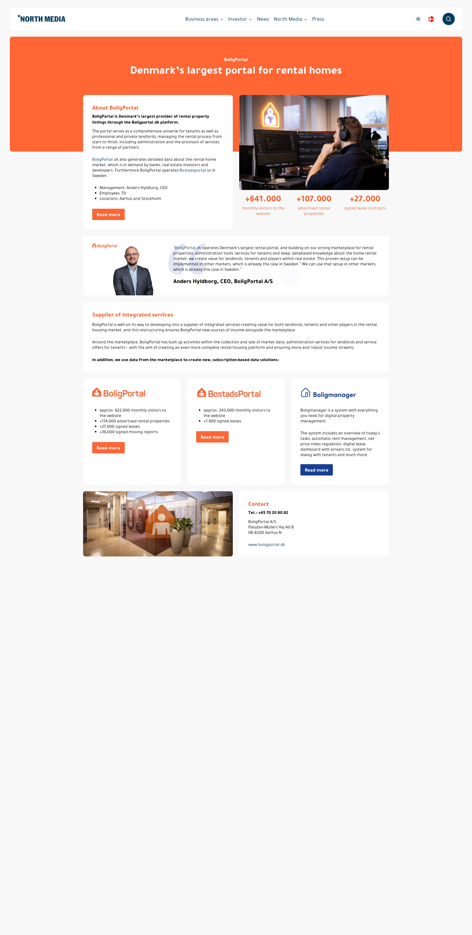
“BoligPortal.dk (187, 248)
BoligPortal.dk (105, 159)
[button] (108, 214)
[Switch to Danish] (431, 19)
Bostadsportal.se (195, 170)
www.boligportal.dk (266, 544)
